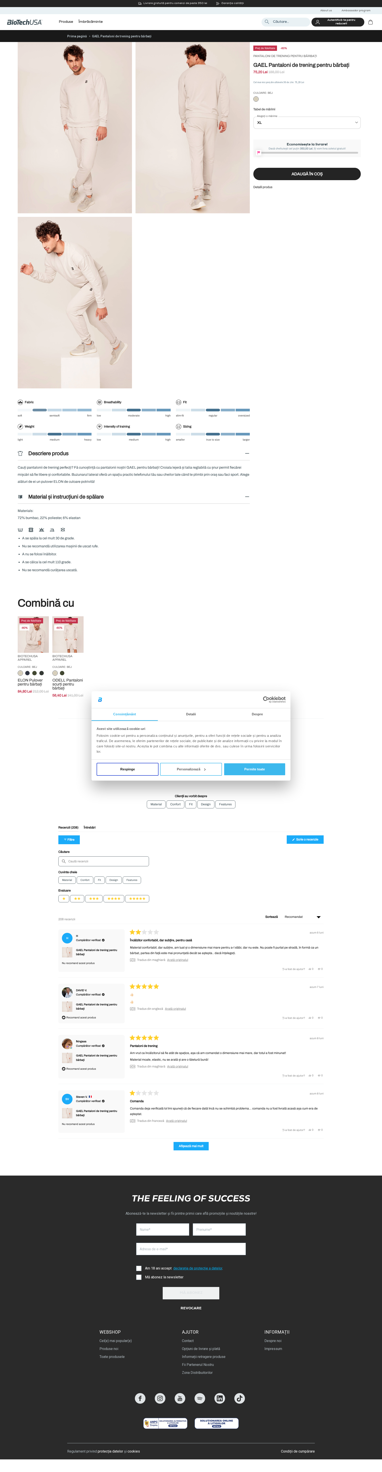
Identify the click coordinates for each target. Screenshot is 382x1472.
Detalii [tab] (191, 714)
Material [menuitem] (156, 804)
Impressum (273, 1349)
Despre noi (272, 1341)
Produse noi (108, 1349)
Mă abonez (191, 1293)
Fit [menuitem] (191, 804)
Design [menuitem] (206, 804)
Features (131, 880)
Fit (99, 880)
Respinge (127, 769)
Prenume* (204, 1230)
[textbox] (103, 861)
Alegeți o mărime (267, 116)
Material (67, 880)
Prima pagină (77, 36)
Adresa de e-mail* (154, 1249)
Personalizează (188, 769)
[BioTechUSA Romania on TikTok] (239, 1402)
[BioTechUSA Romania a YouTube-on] (180, 1402)
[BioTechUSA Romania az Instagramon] (160, 1402)
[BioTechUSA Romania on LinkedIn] (219, 1402)
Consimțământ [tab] (124, 714)
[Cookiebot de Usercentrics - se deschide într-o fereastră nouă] (266, 699)
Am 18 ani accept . (184, 1268)
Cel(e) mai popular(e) (115, 1341)
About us (326, 11)
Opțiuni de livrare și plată (201, 1349)
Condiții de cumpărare (298, 1451)
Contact (188, 1341)
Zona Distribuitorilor (197, 1373)
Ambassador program (356, 11)
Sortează (272, 916)
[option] (256, 99)
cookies (134, 1451)
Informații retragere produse (203, 1357)
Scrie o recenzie (310, 841)
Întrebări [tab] (90, 829)
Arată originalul (177, 960)
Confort (85, 880)
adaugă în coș (307, 174)
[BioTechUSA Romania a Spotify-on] (200, 1402)
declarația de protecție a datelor (197, 1268)
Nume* (145, 1230)
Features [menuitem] (225, 804)
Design (113, 880)
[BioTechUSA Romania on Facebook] (140, 1402)
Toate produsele (112, 1357)
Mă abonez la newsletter (164, 1277)
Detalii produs (262, 187)
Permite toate (254, 769)
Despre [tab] (257, 714)
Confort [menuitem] (175, 804)
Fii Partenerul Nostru (198, 1365)
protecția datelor (110, 1451)
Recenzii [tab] (68, 829)
